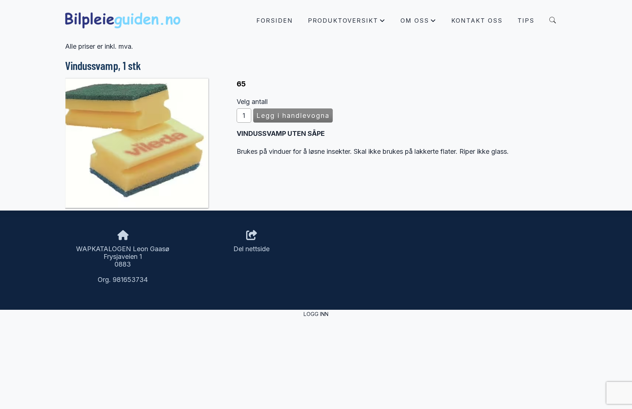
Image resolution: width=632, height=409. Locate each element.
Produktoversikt (346, 22)
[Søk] (553, 20)
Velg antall (252, 101)
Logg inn (316, 314)
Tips (526, 20)
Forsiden (274, 20)
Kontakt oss (477, 20)
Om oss (418, 22)
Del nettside (251, 249)
